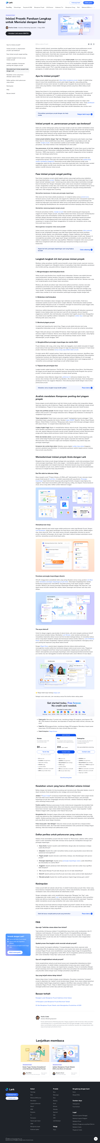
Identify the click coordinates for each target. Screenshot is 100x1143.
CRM (31, 1123)
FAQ (8, 89)
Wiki (54, 1115)
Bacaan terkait (11, 93)
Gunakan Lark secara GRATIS (18, 33)
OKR (54, 1118)
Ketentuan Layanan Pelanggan (80, 1115)
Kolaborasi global (34, 1129)
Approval (55, 1112)
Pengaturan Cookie (77, 1130)
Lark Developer (57, 1121)
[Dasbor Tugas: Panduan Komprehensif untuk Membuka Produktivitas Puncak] (35, 1061)
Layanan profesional (35, 1103)
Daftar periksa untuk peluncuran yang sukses (16, 81)
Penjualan (32, 1112)
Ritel (31, 1095)
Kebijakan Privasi (77, 1121)
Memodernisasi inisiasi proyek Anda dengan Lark (17, 70)
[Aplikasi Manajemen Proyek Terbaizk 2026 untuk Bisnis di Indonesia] (65, 1061)
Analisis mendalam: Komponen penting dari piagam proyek (16, 64)
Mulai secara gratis (15, 952)
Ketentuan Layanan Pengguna (80, 1118)
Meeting (55, 1100)
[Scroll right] (92, 7)
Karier (74, 1092)
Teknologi (32, 1092)
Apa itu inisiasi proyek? (13, 45)
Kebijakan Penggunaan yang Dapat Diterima (83, 1124)
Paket (54, 1129)
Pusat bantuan (76, 1106)
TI (30, 1115)
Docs (54, 1097)
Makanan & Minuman (35, 1097)
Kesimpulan (10, 86)
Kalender (55, 1109)
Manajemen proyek (35, 1126)
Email (54, 1103)
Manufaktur (33, 1100)
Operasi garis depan (35, 1121)
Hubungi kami (76, 1103)
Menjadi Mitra (76, 1095)
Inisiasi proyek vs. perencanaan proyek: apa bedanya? (16, 49)
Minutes (55, 1106)
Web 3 (32, 1106)
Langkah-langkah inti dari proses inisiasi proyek (16, 59)
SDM (31, 1109)
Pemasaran (33, 1118)
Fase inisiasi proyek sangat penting (17, 54)
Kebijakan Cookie (77, 1127)
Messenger (56, 1095)
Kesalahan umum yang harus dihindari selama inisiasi (15, 75)
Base (54, 1092)
